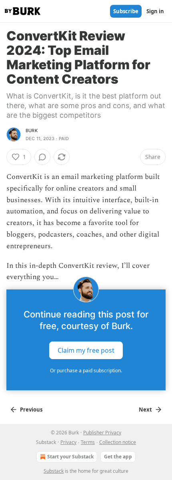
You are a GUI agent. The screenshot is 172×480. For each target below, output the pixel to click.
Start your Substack (70, 456)
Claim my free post (86, 350)
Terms (88, 442)
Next (145, 409)
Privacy (68, 442)
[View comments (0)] (42, 157)
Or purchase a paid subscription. (86, 370)
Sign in (155, 11)
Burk (32, 130)
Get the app (118, 456)
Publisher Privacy (102, 432)
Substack (54, 471)
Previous (31, 409)
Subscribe (125, 11)
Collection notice (117, 442)
